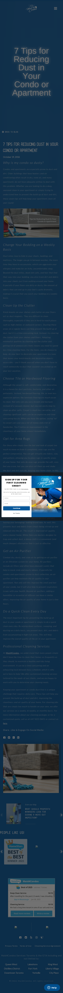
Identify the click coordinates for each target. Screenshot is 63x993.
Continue (16, 508)
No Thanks (16, 513)
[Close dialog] (59, 477)
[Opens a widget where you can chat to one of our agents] (52, 988)
